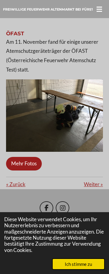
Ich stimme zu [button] (78, 264)
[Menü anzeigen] (99, 9)
